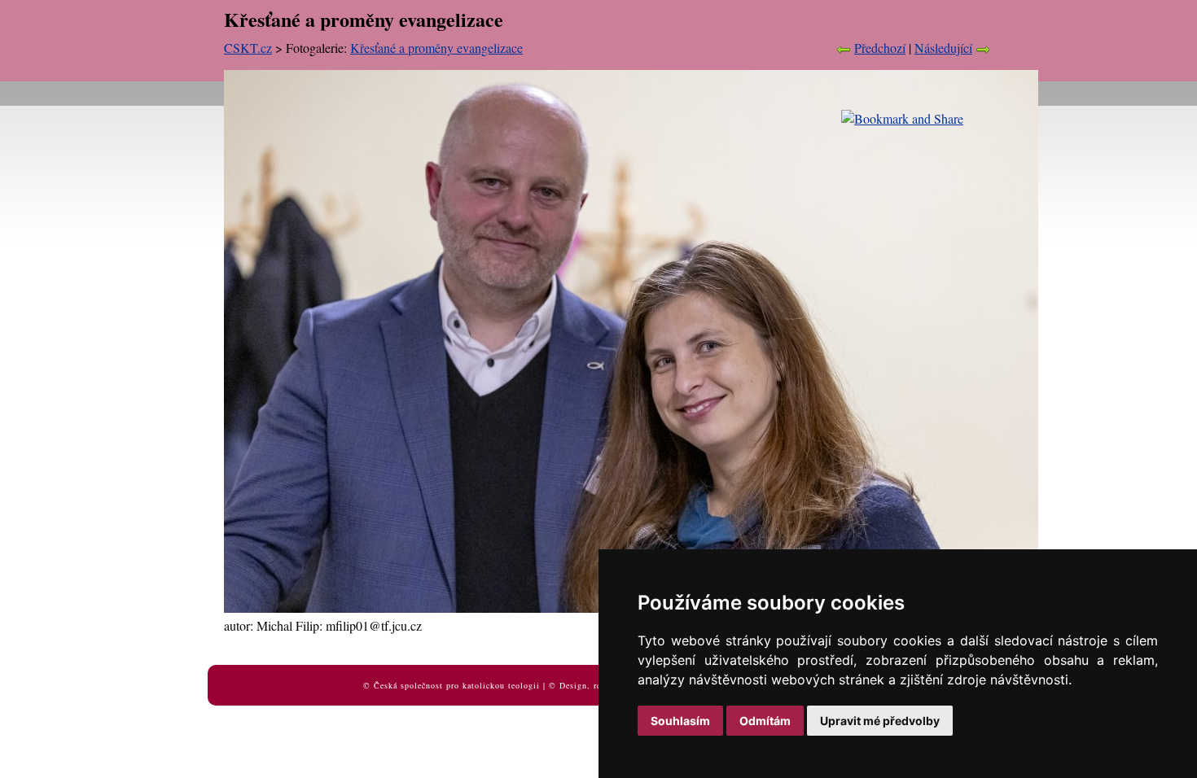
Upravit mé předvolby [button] (880, 721)
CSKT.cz (248, 47)
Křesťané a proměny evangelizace (436, 47)
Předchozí (879, 47)
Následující (943, 47)
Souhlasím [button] (680, 721)
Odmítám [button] (765, 721)
